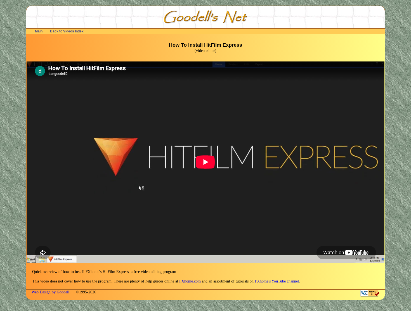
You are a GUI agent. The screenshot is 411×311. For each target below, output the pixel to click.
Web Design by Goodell (51, 292)
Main (38, 31)
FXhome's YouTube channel (277, 281)
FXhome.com (190, 281)
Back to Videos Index (66, 31)
